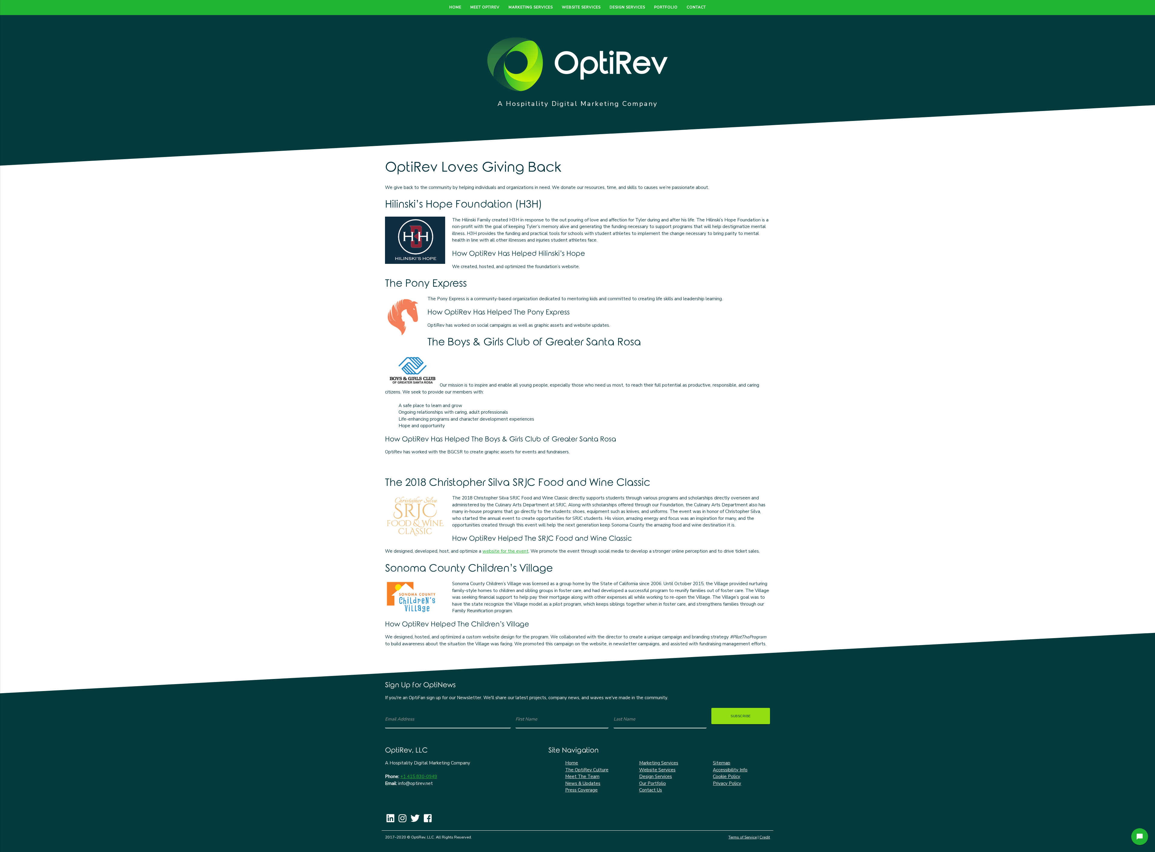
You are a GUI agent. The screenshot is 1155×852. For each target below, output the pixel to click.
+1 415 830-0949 (418, 776)
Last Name (624, 719)
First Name (526, 719)
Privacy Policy (727, 783)
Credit (764, 837)
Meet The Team (582, 776)
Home (455, 7)
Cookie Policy (726, 776)
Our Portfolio (652, 783)
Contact (696, 7)
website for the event (505, 551)
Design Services (627, 7)
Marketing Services (531, 7)
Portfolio (666, 7)
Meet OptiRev (485, 7)
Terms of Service (742, 837)
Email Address (399, 719)
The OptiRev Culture (586, 770)
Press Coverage (581, 790)
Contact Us (650, 790)
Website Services (581, 7)
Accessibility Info (730, 770)
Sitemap (721, 763)
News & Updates (582, 783)
